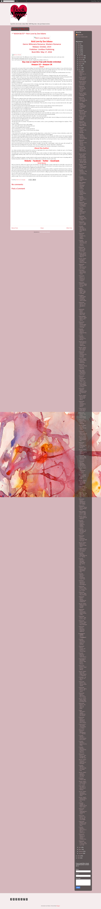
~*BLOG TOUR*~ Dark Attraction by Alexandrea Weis (82, 438)
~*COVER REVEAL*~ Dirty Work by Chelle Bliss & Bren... (82, 229)
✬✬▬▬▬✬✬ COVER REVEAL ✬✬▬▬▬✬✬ (82, 635)
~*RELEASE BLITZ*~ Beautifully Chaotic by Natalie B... (81, 629)
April (80, 847)
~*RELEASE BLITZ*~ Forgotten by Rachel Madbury (81, 236)
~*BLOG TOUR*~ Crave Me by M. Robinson (82, 517)
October (81, 59)
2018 (79, 50)
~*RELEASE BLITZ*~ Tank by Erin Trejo (82, 617)
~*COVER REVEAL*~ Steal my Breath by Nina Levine (82, 332)
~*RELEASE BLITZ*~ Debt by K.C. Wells (82, 223)
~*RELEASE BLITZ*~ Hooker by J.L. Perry (82, 73)
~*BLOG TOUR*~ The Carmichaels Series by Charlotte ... (82, 470)
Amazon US (36, 65)
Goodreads (54, 161)
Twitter (46, 161)
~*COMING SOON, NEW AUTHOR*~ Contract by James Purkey (82, 298)
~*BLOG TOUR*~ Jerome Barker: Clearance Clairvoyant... (82, 360)
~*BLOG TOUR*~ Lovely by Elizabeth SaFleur (82, 118)
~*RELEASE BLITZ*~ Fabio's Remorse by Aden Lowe (81, 312)
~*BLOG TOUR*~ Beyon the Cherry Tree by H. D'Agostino (82, 673)
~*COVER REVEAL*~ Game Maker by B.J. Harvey (82, 554)
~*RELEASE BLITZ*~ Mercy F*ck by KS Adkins (82, 689)
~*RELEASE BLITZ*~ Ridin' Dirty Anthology (82, 593)
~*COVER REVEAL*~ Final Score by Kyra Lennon (82, 737)
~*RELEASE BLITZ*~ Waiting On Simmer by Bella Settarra (82, 720)
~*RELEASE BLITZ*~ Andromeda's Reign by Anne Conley (82, 612)
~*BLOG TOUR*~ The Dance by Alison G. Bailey (82, 476)
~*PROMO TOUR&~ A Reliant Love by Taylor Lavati (82, 805)
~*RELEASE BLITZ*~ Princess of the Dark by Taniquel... (82, 143)
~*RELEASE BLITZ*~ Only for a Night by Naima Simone (82, 123)
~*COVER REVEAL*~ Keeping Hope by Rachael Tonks (82, 106)
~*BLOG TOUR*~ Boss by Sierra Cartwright (82, 94)
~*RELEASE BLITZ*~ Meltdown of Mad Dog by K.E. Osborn (81, 502)
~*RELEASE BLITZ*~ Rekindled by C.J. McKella (82, 731)
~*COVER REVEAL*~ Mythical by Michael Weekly (82, 136)
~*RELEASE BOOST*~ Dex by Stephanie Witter (82, 823)
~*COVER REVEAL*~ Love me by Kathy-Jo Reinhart (81, 642)
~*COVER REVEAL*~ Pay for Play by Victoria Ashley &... (82, 172)
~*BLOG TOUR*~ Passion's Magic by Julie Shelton (82, 427)
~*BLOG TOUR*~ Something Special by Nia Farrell (82, 793)
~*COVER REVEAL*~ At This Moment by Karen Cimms (82, 531)
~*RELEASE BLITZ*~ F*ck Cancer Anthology (82, 421)
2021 (79, 44)
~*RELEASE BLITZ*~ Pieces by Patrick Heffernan (82, 366)
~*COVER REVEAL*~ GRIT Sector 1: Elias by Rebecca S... (82, 830)
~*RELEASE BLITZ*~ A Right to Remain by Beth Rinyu (82, 433)
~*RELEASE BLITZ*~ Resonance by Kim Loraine (82, 266)
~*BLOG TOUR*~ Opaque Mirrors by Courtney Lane (82, 799)
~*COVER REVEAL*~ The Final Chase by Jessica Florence (82, 243)
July (80, 65)
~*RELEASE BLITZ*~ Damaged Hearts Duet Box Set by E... (82, 463)
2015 (79, 856)
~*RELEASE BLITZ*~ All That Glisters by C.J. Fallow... (82, 99)
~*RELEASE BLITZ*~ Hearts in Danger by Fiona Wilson (82, 204)
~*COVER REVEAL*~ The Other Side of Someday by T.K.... (82, 495)
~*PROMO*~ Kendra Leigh (82, 779)
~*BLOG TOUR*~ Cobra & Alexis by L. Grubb (82, 783)
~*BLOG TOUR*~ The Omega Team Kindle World (82, 482)
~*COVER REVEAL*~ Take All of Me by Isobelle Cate (82, 768)
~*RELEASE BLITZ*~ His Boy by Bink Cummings (81, 249)
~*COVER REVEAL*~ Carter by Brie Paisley (82, 192)
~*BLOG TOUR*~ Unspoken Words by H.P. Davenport (82, 761)
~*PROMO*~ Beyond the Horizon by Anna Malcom (82, 582)
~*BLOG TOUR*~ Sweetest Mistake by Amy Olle (82, 774)
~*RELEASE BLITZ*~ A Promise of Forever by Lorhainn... (81, 278)
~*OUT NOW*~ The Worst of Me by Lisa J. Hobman (82, 787)
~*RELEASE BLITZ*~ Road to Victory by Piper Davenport (82, 622)
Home (42, 228)
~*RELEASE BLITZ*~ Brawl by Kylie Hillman (82, 667)
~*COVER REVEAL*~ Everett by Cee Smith (82, 178)
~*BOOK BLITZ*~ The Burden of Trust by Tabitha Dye (82, 343)
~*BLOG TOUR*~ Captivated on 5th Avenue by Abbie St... (82, 254)
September (81, 61)
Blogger (58, 905)
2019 (79, 48)
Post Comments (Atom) (45, 232)
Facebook (37, 161)
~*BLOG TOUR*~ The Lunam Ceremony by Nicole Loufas (82, 156)
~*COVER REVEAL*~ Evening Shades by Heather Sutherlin (81, 524)
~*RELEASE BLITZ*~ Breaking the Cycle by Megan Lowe (81, 378)
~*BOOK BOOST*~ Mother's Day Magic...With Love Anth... (82, 291)
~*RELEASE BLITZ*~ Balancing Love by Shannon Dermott (82, 445)
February (81, 851)
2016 (79, 54)
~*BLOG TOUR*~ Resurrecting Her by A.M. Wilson (82, 397)
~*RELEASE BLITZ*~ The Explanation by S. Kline (82, 218)
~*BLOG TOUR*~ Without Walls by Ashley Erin (82, 700)
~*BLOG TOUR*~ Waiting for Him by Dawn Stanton (82, 605)
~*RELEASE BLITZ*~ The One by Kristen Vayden (82, 683)
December (81, 55)
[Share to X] (32, 180)
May (80, 69)
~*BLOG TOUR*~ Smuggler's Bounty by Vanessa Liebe (82, 260)
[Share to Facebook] (33, 180)
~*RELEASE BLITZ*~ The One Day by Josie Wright (82, 817)
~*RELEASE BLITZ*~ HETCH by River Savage (82, 695)
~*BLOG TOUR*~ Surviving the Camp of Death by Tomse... (82, 384)
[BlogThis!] (30, 180)
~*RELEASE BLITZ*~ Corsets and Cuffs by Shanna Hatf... (82, 649)
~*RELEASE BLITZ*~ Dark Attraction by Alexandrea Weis (82, 569)
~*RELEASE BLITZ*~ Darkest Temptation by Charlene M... (82, 599)
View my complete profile (81, 36)
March (80, 849)
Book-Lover (80, 34)
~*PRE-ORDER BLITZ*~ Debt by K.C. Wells (82, 513)
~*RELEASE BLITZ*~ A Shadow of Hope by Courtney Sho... (82, 837)
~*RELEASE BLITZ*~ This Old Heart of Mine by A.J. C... (82, 305)
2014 (79, 858)
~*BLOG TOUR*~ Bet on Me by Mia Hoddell (82, 349)
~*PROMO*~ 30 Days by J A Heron (82, 678)
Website (27, 161)
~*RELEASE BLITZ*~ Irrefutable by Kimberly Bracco (82, 404)
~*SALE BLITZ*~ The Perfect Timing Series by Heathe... (82, 726)
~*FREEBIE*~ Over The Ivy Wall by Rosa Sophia (82, 272)
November (81, 57)
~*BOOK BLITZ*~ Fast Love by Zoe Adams (82, 78)
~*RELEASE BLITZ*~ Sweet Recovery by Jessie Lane (82, 112)
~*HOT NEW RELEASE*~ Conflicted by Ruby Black (82, 372)
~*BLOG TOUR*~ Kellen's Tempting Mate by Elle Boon (82, 166)
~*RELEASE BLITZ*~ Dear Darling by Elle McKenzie (82, 457)
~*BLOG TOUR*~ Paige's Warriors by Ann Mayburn (82, 451)
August (80, 63)
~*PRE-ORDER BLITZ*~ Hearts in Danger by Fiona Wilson (82, 488)
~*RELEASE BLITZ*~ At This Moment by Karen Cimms (82, 89)
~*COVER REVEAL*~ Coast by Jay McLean (82, 337)
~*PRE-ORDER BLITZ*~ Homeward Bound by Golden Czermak (82, 186)
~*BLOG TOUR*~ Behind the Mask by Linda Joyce (82, 544)
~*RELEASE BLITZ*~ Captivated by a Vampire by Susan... (82, 811)
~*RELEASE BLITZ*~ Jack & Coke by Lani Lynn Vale (82, 843)
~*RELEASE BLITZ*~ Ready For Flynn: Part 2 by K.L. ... (82, 284)
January (81, 853)
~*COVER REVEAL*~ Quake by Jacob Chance (82, 655)
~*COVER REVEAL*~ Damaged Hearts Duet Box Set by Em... (81, 562)
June (80, 67)
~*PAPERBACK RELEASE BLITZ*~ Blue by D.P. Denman (82, 661)
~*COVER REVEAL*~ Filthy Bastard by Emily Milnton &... (82, 750)
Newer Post (15, 228)
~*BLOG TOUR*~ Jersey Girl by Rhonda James (82, 161)
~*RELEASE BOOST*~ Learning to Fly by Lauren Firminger (82, 354)
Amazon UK (47, 65)
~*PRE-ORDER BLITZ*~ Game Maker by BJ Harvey (82, 318)
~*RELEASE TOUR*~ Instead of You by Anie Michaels (82, 130)
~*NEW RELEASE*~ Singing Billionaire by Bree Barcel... (82, 713)
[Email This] (29, 180)
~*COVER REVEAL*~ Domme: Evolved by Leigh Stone (81, 576)
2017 (79, 52)
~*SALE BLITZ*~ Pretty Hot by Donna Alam (82, 409)
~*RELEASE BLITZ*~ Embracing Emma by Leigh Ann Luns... (82, 538)
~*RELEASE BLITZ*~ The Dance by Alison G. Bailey (82, 706)
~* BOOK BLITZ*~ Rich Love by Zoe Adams (82, 550)
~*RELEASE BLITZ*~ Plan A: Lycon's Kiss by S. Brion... (82, 588)
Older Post (69, 228)
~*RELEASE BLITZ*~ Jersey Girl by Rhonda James (82, 507)
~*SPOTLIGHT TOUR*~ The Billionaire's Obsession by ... (82, 150)
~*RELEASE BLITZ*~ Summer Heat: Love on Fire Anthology (82, 325)
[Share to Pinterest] (35, 180)
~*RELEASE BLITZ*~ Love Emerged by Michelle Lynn (82, 756)
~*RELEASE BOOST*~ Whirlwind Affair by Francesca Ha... (82, 391)
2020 (79, 46)
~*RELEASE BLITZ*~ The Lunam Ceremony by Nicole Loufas (82, 415)
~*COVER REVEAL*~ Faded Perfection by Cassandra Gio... (82, 211)
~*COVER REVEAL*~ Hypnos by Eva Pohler (82, 743)
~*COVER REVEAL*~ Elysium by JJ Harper (82, 198)
